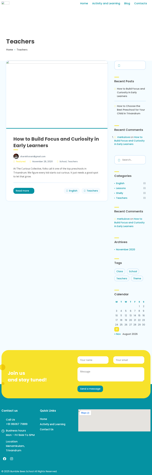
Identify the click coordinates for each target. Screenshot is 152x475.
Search (118, 65)
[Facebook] (4, 459)
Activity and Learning (106, 3)
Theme (137, 278)
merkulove (123, 137)
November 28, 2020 (42, 161)
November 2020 (125, 249)
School (63, 161)
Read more (22, 190)
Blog (127, 3)
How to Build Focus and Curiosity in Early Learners (56, 142)
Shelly (119, 193)
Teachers (73, 161)
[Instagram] (11, 459)
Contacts (140, 3)
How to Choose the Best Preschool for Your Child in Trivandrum (131, 109)
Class (119, 271)
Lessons (121, 188)
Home (84, 3)
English (73, 190)
